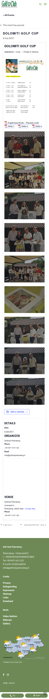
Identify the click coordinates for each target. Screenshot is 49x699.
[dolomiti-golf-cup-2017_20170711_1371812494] (25, 392)
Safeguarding (10, 586)
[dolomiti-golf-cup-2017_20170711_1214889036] (25, 330)
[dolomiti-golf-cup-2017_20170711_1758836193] (25, 269)
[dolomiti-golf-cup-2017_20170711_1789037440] (25, 300)
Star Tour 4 (8, 525)
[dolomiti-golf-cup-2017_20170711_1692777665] (25, 238)
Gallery (6, 623)
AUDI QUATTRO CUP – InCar (34, 525)
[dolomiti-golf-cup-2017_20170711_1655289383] (25, 206)
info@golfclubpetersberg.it (16, 567)
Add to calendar (17, 411)
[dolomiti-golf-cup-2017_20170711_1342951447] (25, 361)
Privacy (7, 583)
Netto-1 (11, 126)
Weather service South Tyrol (13, 662)
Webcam (7, 620)
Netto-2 (25, 126)
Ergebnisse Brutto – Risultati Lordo (23, 122)
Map (38, 695)
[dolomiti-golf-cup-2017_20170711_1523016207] (25, 145)
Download (8, 601)
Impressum (8, 590)
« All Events (8, 15)
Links (5, 597)
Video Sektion (10, 616)
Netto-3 (39, 126)
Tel (13, 695)
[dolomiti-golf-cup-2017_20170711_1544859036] (25, 175)
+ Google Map (29, 508)
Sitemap (7, 594)
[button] (45, 4)
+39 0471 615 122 (15, 560)
